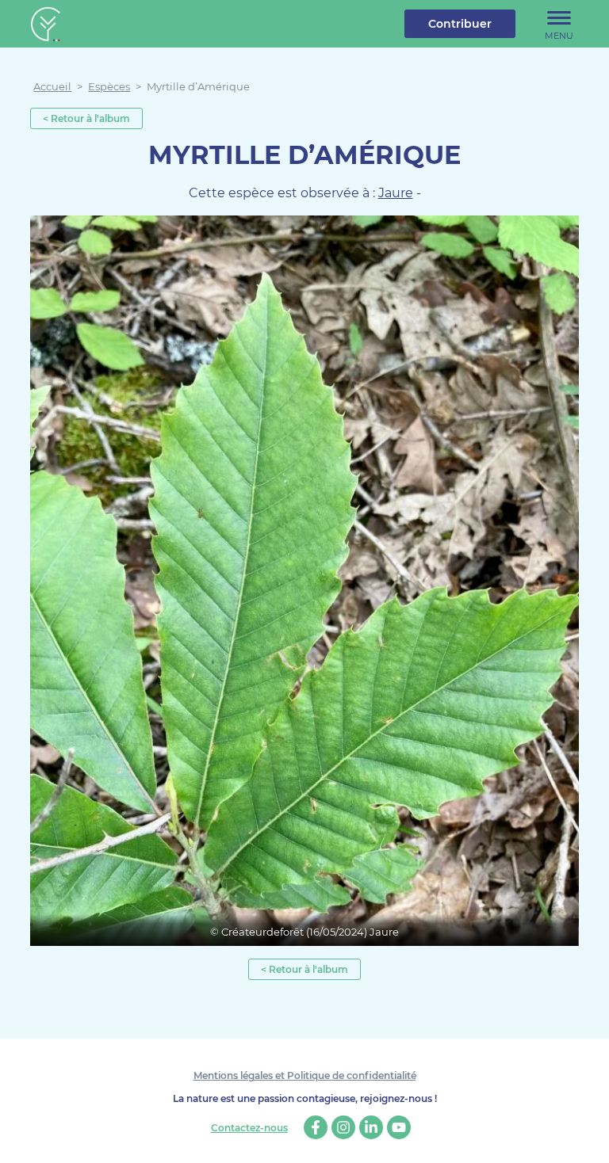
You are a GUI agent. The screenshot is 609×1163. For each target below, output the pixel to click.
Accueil (52, 86)
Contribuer (460, 24)
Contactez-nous (249, 1128)
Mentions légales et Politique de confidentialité (304, 1075)
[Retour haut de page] (585, 1139)
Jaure (395, 192)
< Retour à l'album (86, 118)
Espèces (109, 86)
